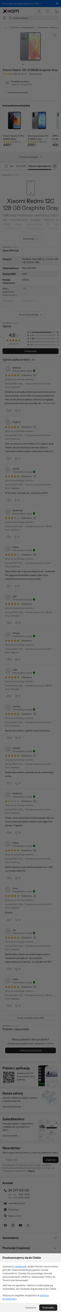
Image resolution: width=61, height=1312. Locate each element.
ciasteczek (20, 1266)
